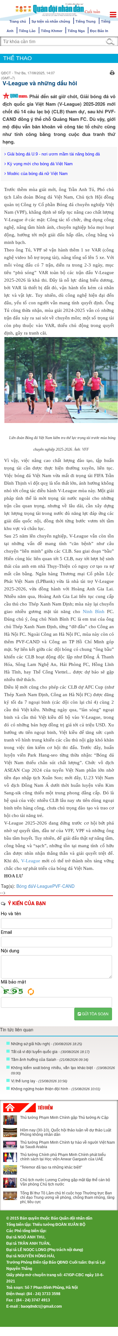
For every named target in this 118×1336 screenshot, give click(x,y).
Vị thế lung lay (39, 1080)
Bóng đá (24, 886)
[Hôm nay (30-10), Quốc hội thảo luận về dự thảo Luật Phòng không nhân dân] (10, 1132)
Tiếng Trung (86, 21)
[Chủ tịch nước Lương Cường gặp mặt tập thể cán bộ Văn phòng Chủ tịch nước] (10, 1183)
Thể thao (17, 58)
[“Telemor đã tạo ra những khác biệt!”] (10, 1170)
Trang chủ (17, 21)
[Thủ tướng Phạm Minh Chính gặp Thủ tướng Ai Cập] (10, 1120)
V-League (30, 860)
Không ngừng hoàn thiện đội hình (55, 1088)
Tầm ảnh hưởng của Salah (49, 1059)
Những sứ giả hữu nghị (46, 1043)
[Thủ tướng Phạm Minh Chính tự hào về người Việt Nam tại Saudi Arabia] (10, 1144)
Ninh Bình (93, 611)
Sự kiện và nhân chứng (50, 21)
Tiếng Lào (27, 31)
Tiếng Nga (76, 31)
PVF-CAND (63, 886)
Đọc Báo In (99, 31)
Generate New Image (31, 991)
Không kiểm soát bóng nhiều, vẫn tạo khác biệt (63, 1070)
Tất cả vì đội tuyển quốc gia (50, 1051)
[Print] (112, 72)
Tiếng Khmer (51, 31)
